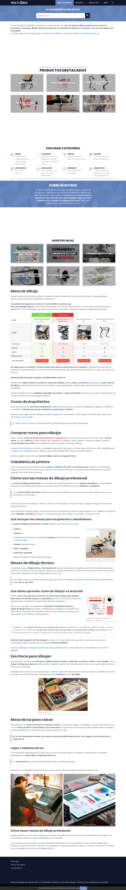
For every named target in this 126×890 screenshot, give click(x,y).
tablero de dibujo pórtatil (89, 514)
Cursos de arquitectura (101, 170)
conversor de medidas (51, 33)
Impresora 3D (72, 173)
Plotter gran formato (74, 170)
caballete (54, 671)
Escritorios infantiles (100, 156)
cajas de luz (67, 727)
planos (88, 28)
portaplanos (95, 382)
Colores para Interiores (49, 170)
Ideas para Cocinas (47, 173)
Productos (93, 3)
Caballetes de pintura (74, 156)
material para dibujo (65, 611)
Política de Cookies (18, 865)
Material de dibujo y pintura (76, 159)
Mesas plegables (20, 164)
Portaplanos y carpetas (49, 159)
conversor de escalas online (39, 423)
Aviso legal (15, 861)
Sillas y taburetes (20, 161)
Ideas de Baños (46, 175)
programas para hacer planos (42, 647)
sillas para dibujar (43, 557)
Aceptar (83, 888)
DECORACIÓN (46, 168)
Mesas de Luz (19, 170)
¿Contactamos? (16, 868)
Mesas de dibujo (64, 3)
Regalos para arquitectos (102, 173)
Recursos (79, 3)
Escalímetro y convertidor (49, 161)
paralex (18, 627)
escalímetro (84, 382)
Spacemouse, (42, 845)
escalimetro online (81, 579)
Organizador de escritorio (50, 156)
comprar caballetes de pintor (59, 467)
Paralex (43, 164)
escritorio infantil (64, 443)
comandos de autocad (89, 33)
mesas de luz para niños (50, 770)
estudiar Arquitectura (53, 414)
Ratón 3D (18, 173)
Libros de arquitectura (101, 175)
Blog (106, 3)
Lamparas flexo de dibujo (21, 448)
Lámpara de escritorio (22, 159)
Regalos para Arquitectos (62, 406)
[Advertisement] (63, 51)
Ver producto (43, 361)
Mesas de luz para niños (102, 159)
